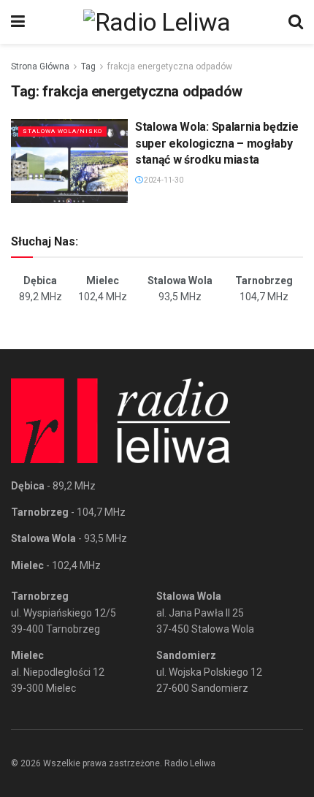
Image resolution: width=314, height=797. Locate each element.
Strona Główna (40, 66)
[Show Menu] (18, 22)
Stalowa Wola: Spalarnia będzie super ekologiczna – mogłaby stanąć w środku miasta (216, 143)
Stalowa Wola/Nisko (62, 131)
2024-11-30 (162, 180)
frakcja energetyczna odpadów (169, 66)
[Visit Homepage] (157, 21)
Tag (88, 66)
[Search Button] (295, 22)
